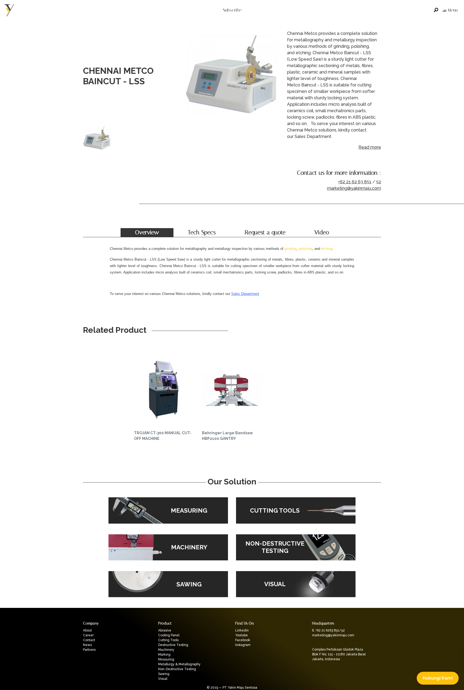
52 (378, 181)
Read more (369, 147)
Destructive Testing (173, 645)
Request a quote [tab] (265, 232)
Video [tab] (321, 232)
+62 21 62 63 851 (354, 181)
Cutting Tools (168, 640)
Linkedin (242, 630)
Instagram (243, 645)
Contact (89, 640)
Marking (164, 654)
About (87, 630)
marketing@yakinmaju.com (354, 188)
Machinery (166, 650)
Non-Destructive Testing (177, 669)
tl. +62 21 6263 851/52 (328, 630)
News (87, 645)
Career (88, 635)
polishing (305, 249)
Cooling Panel (168, 635)
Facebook (242, 640)
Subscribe (232, 10)
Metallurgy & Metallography (179, 664)
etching (326, 249)
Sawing (163, 674)
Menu (453, 10)
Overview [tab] (147, 232)
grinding (290, 249)
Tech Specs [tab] (202, 232)
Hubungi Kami (438, 678)
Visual (162, 679)
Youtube (241, 635)
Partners (89, 650)
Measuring (166, 659)
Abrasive (164, 630)
